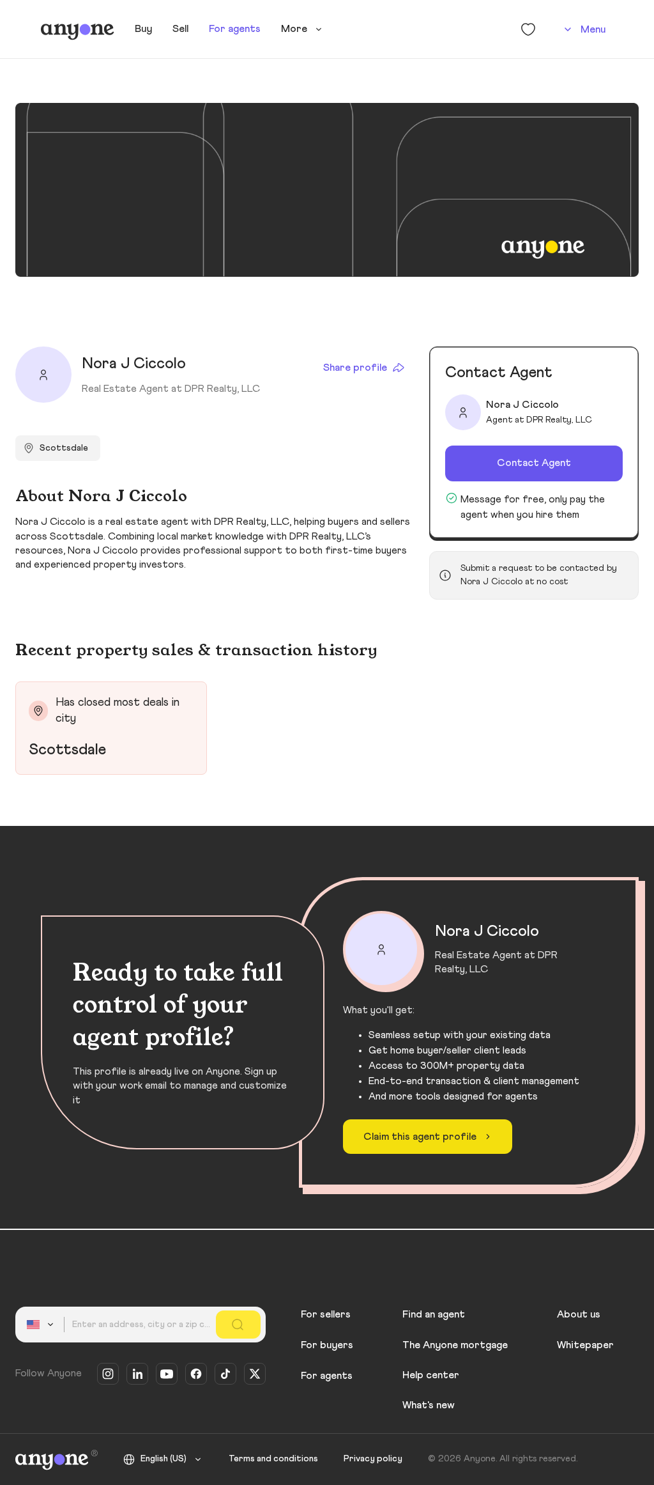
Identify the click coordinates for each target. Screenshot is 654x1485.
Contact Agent (534, 463)
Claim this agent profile (419, 1136)
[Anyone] (77, 29)
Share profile (355, 367)
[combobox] (42, 1324)
